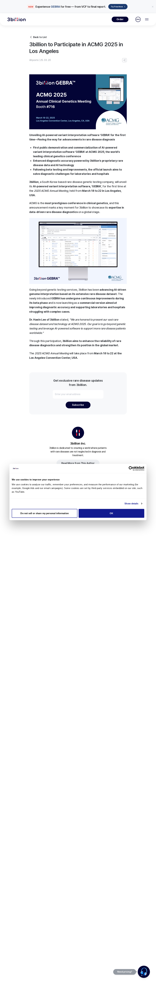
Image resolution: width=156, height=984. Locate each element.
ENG (138, 19)
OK (111, 513)
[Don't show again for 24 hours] (152, 7)
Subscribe (78, 404)
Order (120, 19)
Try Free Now (118, 6)
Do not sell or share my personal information (44, 513)
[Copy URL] (124, 60)
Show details (131, 503)
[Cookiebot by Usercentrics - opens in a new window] (131, 468)
